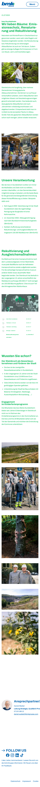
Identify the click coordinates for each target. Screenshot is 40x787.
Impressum (26, 781)
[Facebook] (7, 755)
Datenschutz (15, 781)
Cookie (35, 781)
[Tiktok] (22, 755)
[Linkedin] (17, 755)
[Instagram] (12, 755)
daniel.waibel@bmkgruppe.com (26, 714)
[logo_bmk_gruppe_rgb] (8, 4)
